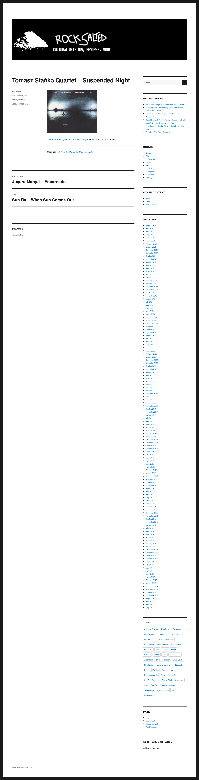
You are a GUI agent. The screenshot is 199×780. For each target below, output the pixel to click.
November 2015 (152, 552)
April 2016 (150, 537)
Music (14, 99)
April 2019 (150, 427)
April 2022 (150, 381)
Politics (155, 670)
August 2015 (151, 561)
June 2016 (150, 531)
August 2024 (151, 299)
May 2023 (150, 344)
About (148, 198)
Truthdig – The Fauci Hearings (158, 132)
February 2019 (151, 433)
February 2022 (151, 387)
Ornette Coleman (164, 664)
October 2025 (151, 256)
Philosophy (178, 664)
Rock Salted (17, 767)
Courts (179, 634)
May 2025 (150, 271)
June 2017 (150, 494)
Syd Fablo (16, 91)
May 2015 (150, 571)
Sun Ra (154, 685)
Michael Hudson (163, 659)
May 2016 (150, 534)
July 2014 (149, 601)
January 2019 (151, 436)
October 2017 (151, 482)
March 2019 (150, 430)
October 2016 (151, 519)
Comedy (160, 634)
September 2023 (152, 332)
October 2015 (151, 555)
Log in (148, 717)
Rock (163, 675)
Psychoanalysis (151, 675)
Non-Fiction (149, 664)
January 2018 (151, 473)
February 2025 (151, 280)
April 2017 (150, 500)
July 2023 (149, 338)
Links (148, 201)
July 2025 (149, 265)
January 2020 (151, 402)
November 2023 (152, 326)
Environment (176, 644)
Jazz (14, 103)
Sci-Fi (146, 680)
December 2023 (152, 323)
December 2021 (152, 393)
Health (173, 649)
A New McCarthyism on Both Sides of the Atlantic (165, 104)
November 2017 (152, 479)
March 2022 (150, 384)
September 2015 (152, 558)
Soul (146, 685)
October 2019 (151, 409)
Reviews (21, 99)
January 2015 (151, 583)
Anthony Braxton (151, 629)
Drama (147, 639)
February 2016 (151, 543)
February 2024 (151, 317)
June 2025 (150, 268)
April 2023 (150, 347)
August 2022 (151, 372)
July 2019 (149, 418)
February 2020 (151, 399)
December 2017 (152, 476)
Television (150, 174)
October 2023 (151, 329)
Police (146, 670)
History (157, 654)
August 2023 (151, 335)
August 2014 (151, 598)
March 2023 (150, 350)
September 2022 (152, 369)
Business (177, 629)
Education (169, 639)
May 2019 (150, 424)
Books (148, 153)
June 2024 (150, 305)
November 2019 (152, 405)
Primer (170, 670)
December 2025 (152, 250)
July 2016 (149, 528)
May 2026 (150, 234)
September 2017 (152, 485)
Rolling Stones (174, 675)
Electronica (149, 644)
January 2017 (151, 509)
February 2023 (151, 354)
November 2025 (152, 253)
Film (147, 156)
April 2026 (150, 237)
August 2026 (151, 225)
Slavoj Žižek (167, 680)
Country (170, 634)
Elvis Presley (162, 644)
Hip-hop (147, 654)
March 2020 (150, 396)
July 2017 (149, 491)
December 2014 (152, 586)
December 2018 (152, 439)
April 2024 (150, 311)
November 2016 (152, 516)
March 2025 (150, 277)
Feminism (148, 649)
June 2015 (150, 567)
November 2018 (152, 442)
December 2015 (152, 549)
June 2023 (150, 341)
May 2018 (150, 460)
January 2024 (151, 320)
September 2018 (152, 448)
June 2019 (150, 421)
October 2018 (151, 445)
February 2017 (151, 506)
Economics (157, 639)
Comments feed (152, 724)
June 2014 (150, 604)
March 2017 (150, 503)
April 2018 (150, 464)
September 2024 (152, 295)
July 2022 (149, 375)
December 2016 (152, 512)
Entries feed (150, 720)
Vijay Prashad (163, 690)
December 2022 (152, 360)
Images (148, 162)
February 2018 (151, 470)
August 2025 (151, 262)
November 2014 (152, 589)
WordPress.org (151, 727)
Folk (157, 649)
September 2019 (152, 412)
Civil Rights (149, 634)
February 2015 (151, 580)
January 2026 (151, 247)
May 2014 (150, 607)
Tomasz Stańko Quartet (58, 139)
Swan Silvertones (167, 685)
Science (155, 680)
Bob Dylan (165, 629)
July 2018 (149, 454)
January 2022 (151, 390)
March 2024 (150, 314)
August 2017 (151, 488)
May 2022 (150, 378)
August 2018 (151, 451)
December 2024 (152, 286)
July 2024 (149, 302)
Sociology (179, 680)
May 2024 (150, 308)
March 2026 (150, 240)
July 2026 (149, 228)
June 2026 (150, 231)
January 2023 (151, 357)
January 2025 (151, 283)
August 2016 (151, 525)
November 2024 (152, 289)
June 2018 (150, 457)
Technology (149, 690)
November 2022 (152, 363)
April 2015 (150, 574)
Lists (150, 168)
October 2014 (151, 592)
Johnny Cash (174, 654)
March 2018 (150, 467)
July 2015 (149, 564)
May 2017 (150, 497)
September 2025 (152, 259)
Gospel (165, 649)
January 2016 (151, 546)
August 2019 (151, 415)
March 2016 (150, 540)
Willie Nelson (149, 695)
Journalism (148, 659)
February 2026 (151, 243)
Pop (163, 670)
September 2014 (152, 595)
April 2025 (150, 274)
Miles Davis (178, 659)
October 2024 (151, 292)
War (173, 690)
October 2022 (151, 366)
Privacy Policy (151, 204)
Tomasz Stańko (24, 103)
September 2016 (152, 522)
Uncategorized (151, 177)
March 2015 (150, 577)
